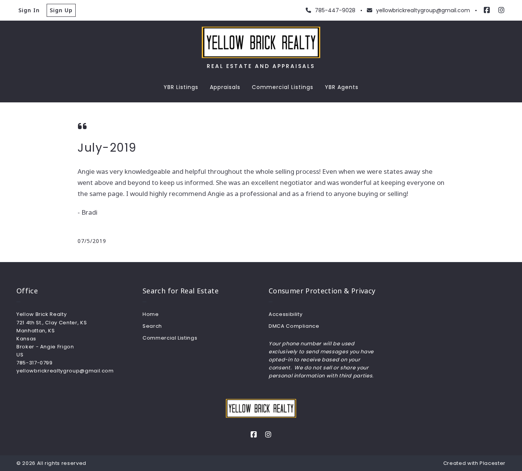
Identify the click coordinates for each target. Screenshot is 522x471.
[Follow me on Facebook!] (486, 10)
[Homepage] (261, 42)
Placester (493, 463)
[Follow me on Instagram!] (501, 10)
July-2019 (107, 147)
